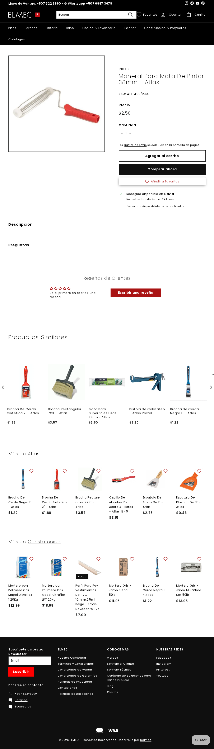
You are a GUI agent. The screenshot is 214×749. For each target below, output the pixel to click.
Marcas (112, 658)
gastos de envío (135, 145)
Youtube (162, 676)
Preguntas (18, 245)
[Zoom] (56, 104)
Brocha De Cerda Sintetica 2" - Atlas (23, 411)
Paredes (31, 28)
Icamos (145, 740)
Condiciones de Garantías (77, 676)
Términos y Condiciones (76, 664)
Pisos (12, 28)
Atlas (34, 453)
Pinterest (162, 670)
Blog (110, 686)
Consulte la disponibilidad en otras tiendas (155, 206)
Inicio (122, 69)
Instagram (164, 664)
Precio (124, 105)
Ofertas (112, 692)
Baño (70, 28)
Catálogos (16, 39)
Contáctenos (67, 688)
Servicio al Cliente (120, 664)
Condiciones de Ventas (75, 670)
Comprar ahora (162, 169)
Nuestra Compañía (72, 658)
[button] (162, 181)
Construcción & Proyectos (165, 28)
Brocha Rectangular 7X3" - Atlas (65, 411)
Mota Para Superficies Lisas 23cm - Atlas (103, 413)
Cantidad (127, 125)
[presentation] (3, 387)
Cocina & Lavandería (99, 28)
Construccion (44, 541)
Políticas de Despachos (75, 694)
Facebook (163, 658)
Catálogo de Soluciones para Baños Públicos (129, 678)
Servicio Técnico (119, 670)
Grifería (52, 28)
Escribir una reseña (135, 292)
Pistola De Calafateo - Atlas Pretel (147, 411)
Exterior (130, 28)
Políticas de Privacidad (75, 682)
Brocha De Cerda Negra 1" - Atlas (184, 411)
